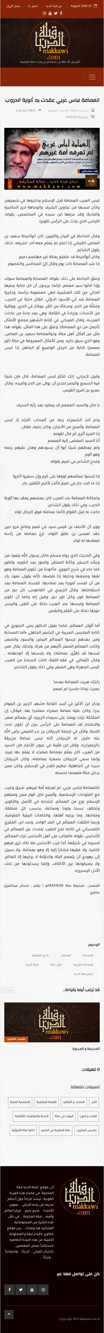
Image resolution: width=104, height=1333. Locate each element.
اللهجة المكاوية (47, 1102)
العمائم (66, 955)
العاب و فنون (88, 1116)
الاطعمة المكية (20, 1102)
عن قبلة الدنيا (54, 6)
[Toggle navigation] (92, 77)
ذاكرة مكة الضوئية (23, 1130)
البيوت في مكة (64, 1116)
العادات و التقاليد (74, 1102)
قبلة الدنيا (32, 965)
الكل (94, 1102)
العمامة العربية (83, 965)
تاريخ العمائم (40, 955)
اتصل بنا (33, 6)
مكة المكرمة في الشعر (55, 1130)
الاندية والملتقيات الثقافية (32, 1116)
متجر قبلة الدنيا (83, 974)
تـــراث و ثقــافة (80, 110)
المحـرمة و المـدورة (86, 1049)
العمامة (88, 955)
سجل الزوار (13, 6)
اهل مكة (55, 965)
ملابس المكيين (58, 110)
